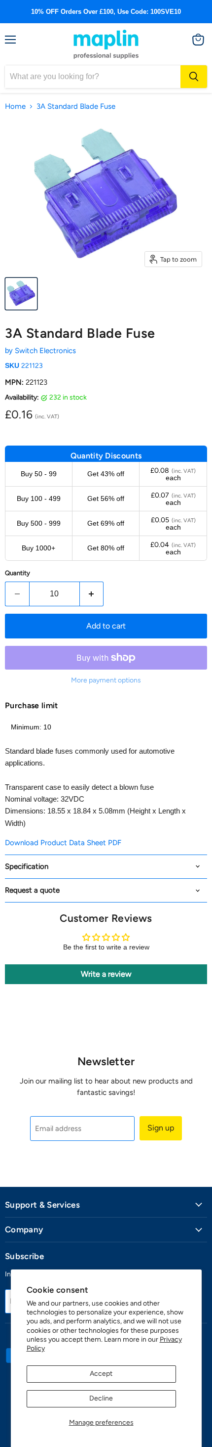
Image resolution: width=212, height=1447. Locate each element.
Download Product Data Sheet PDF (63, 842)
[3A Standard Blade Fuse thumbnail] (21, 294)
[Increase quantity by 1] (92, 594)
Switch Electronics (45, 350)
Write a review (106, 974)
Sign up (160, 1127)
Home (15, 106)
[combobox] (92, 76)
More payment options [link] (106, 680)
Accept (101, 1373)
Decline (101, 1398)
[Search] (193, 76)
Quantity (17, 573)
